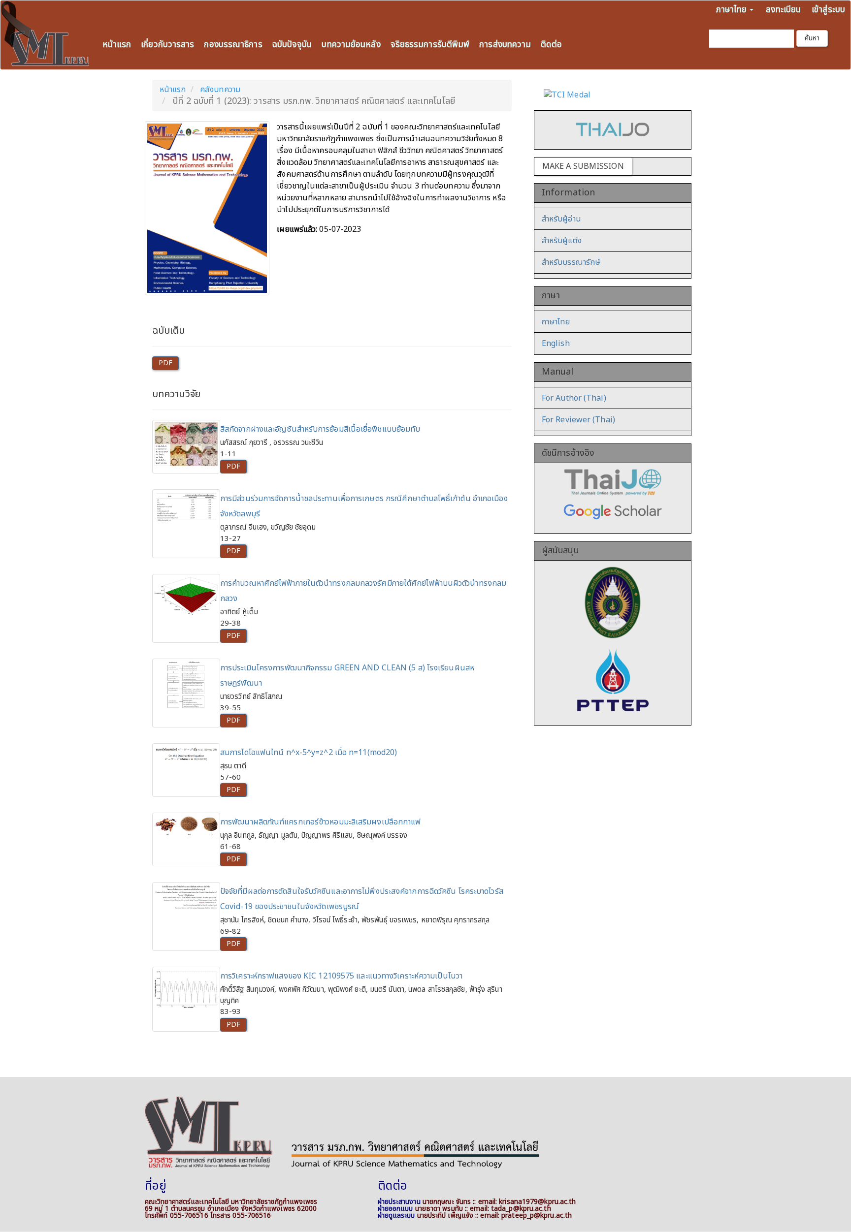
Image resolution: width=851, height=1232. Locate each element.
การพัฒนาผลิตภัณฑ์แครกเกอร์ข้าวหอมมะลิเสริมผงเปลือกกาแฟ (320, 822)
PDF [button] (165, 363)
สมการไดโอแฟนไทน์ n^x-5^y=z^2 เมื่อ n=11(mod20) (308, 752)
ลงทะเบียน (783, 9)
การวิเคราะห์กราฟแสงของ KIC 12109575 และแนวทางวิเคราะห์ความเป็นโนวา (341, 976)
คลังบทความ (220, 89)
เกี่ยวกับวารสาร (167, 44)
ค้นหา (812, 38)
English (556, 343)
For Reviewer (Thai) (578, 420)
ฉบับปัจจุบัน (292, 44)
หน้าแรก (116, 44)
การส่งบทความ (505, 44)
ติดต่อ (551, 44)
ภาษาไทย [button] (732, 9)
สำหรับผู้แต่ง (562, 241)
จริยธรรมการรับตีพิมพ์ (430, 44)
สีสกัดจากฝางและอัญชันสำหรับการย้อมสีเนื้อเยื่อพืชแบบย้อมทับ (320, 429)
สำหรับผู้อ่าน (561, 219)
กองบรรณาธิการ (233, 44)
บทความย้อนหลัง (351, 44)
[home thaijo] (613, 129)
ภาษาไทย (556, 322)
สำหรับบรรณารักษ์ (571, 262)
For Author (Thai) (574, 398)
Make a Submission (583, 166)
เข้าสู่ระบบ (828, 9)
